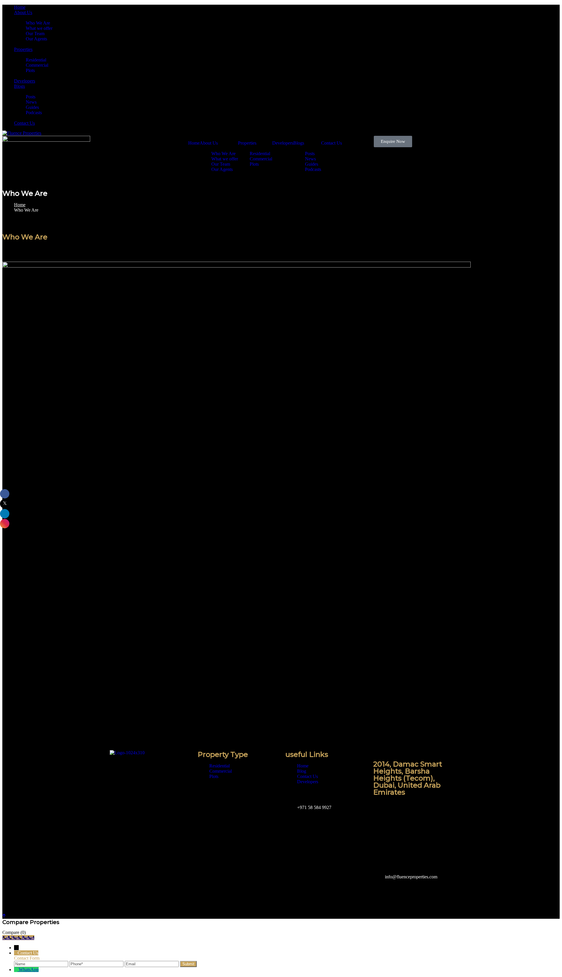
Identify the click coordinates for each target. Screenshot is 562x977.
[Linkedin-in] (117, 811)
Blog (301, 771)
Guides (32, 107)
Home (19, 7)
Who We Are (38, 22)
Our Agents (36, 38)
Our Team (35, 33)
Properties (23, 49)
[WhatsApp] (16, 969)
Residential (36, 59)
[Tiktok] (180, 795)
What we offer (39, 28)
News (31, 102)
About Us (23, 12)
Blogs (19, 86)
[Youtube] (164, 795)
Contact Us (24, 123)
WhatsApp (29, 969)
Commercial (37, 65)
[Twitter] (148, 795)
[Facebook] (117, 795)
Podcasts (34, 112)
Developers (24, 80)
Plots (30, 70)
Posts (30, 96)
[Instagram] (133, 795)
